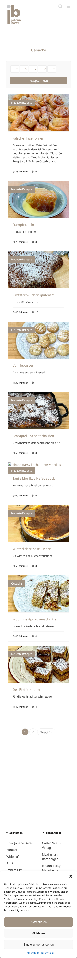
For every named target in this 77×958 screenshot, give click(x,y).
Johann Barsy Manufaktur (51, 868)
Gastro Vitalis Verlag (51, 845)
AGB (9, 863)
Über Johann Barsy (19, 843)
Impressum (47, 953)
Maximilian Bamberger (50, 856)
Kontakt (11, 850)
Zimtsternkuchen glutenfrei (34, 295)
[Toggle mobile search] (60, 6)
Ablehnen (38, 933)
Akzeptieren (39, 922)
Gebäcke (16, 583)
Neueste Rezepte (21, 103)
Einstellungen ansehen (38, 944)
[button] (71, 876)
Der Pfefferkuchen (27, 689)
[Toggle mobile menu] (69, 6)
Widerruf (12, 856)
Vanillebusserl (23, 365)
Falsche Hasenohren (28, 138)
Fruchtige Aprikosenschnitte (34, 619)
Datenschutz (32, 953)
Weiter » (46, 732)
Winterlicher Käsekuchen (32, 548)
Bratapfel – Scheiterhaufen (33, 436)
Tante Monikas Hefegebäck (34, 478)
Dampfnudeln (23, 224)
